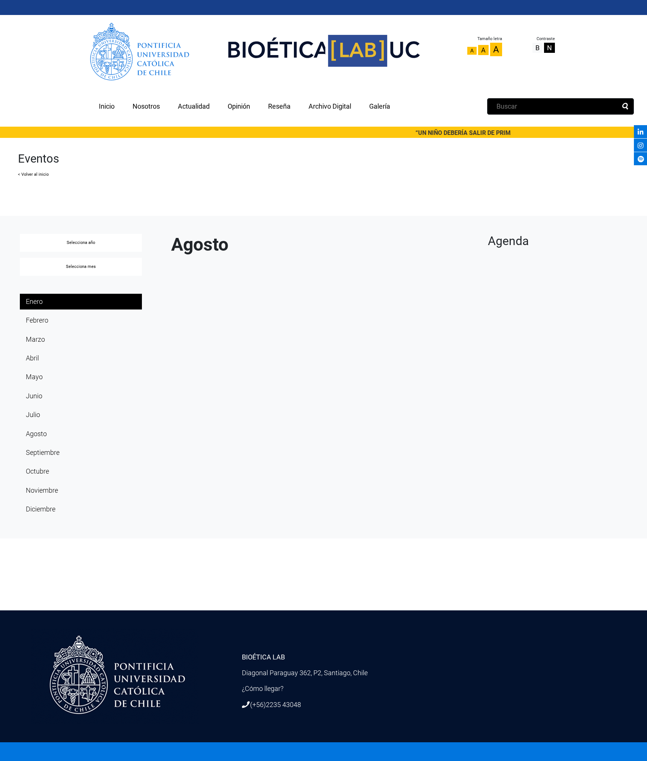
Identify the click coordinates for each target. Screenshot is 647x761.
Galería (379, 106)
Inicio (107, 106)
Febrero (37, 320)
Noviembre (42, 490)
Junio (34, 396)
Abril (32, 358)
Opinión (239, 106)
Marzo (35, 339)
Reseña (279, 106)
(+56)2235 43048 (275, 705)
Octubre (37, 471)
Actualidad (194, 106)
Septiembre (43, 452)
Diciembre (40, 509)
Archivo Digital (330, 106)
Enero (34, 301)
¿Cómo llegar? (262, 688)
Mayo (34, 377)
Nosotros (146, 106)
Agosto (36, 434)
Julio (33, 415)
